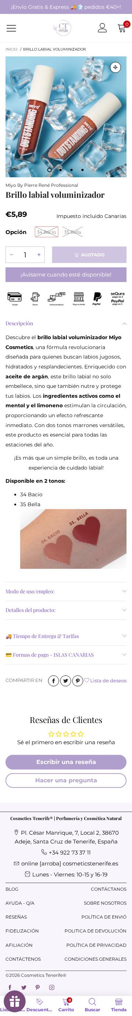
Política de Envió (103, 917)
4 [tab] (82, 170)
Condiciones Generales (95, 959)
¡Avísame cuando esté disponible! (66, 274)
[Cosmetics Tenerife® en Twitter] (23, 987)
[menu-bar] (16, 28)
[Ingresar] (102, 28)
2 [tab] (60, 170)
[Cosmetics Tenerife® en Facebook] (10, 987)
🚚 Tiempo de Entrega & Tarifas (42, 636)
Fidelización (22, 931)
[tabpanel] (66, 116)
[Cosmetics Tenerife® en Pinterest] (37, 987)
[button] (11, 255)
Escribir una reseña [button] (66, 762)
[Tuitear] (65, 680)
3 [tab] (71, 170)
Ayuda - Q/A (20, 903)
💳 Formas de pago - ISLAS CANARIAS (50, 654)
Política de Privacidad (96, 945)
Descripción (19, 323)
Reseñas (16, 917)
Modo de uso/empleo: (30, 591)
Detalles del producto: (31, 610)
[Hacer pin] (77, 680)
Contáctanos (108, 889)
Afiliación (19, 945)
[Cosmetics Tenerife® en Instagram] (51, 987)
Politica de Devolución (95, 931)
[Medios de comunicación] (115, 67)
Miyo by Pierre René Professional (42, 185)
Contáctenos (22, 959)
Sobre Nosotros (105, 903)
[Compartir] (53, 680)
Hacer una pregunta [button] (66, 780)
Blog (12, 889)
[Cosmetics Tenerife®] (62, 28)
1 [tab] (49, 170)
